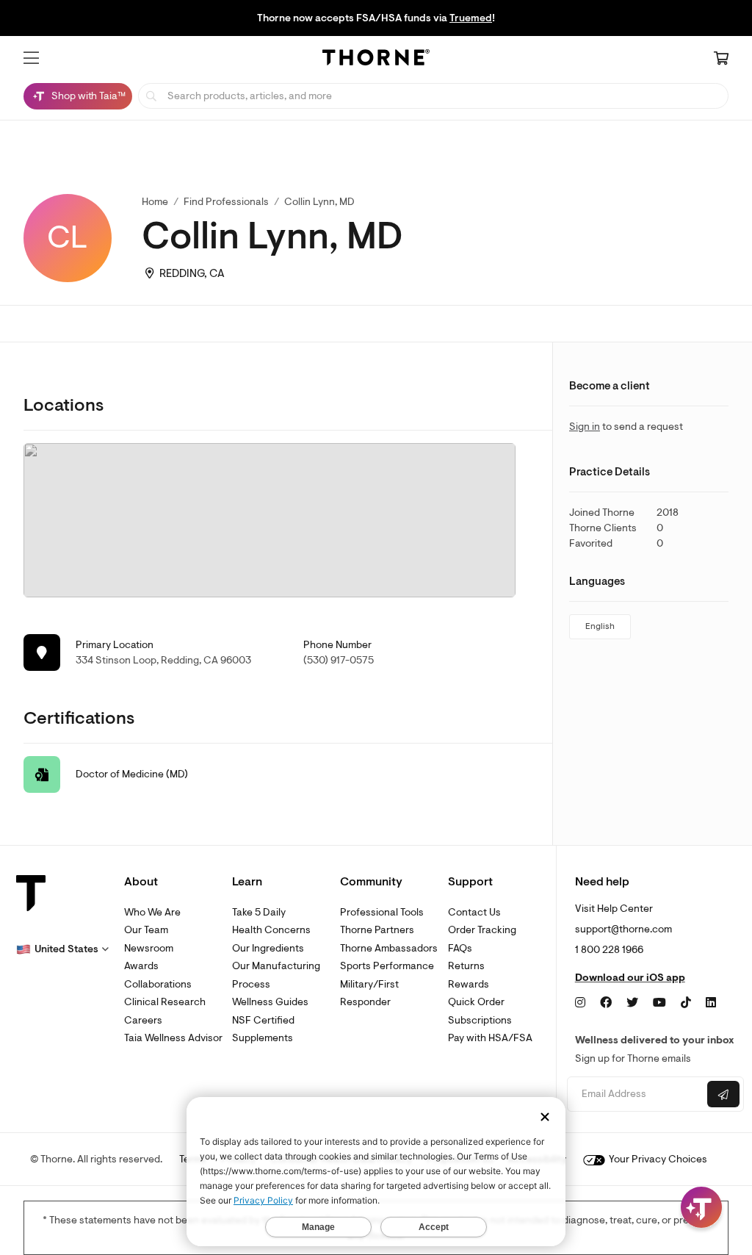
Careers (143, 1020)
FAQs (460, 948)
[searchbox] (433, 96)
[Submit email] (723, 1094)
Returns (466, 966)
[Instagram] (580, 1003)
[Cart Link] (721, 59)
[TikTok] (686, 1003)
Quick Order (476, 1002)
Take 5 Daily (259, 912)
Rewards (468, 984)
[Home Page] (376, 59)
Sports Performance (387, 966)
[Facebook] (606, 1003)
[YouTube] (659, 1003)
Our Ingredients (268, 948)
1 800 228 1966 (609, 949)
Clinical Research (165, 1002)
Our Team (146, 930)
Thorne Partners (377, 930)
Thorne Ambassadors (389, 948)
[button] (31, 58)
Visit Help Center (614, 908)
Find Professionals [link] (226, 201)
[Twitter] (632, 1003)
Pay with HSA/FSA (490, 1038)
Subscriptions (480, 1020)
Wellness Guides (270, 1002)
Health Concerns (271, 930)
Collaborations (158, 984)
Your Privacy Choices (657, 1159)
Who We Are (152, 912)
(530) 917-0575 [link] (338, 660)
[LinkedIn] (711, 1003)
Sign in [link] (584, 426)
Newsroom (148, 948)
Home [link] (155, 201)
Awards (141, 966)
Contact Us (474, 912)
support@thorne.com (623, 929)
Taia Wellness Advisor (173, 1038)
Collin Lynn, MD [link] (319, 201)
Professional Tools (382, 912)
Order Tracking (482, 930)
